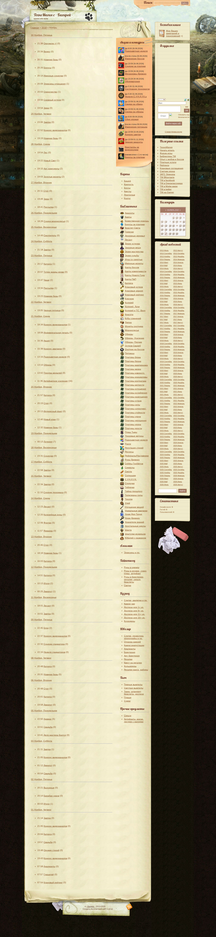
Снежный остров (52, 100)
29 (173, 234)
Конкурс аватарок (53, 348)
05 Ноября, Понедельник (44, 710)
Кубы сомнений (133, 318)
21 (170, 230)
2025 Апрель (178, 461)
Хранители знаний (134, 522)
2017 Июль (164, 322)
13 (166, 226)
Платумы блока (133, 357)
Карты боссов (132, 267)
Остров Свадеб (133, 345)
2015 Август (178, 286)
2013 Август (178, 250)
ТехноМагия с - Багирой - (53, 14)
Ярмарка (48, 530)
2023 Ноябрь (165, 437)
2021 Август (178, 394)
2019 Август (178, 358)
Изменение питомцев (136, 127)
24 (180, 230)
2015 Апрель (178, 280)
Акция (47, 340)
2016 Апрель (178, 298)
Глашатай (49, 874)
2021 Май (163, 391)
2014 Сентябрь (166, 271)
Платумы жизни (133, 369)
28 (170, 234)
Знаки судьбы (132, 255)
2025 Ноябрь (165, 473)
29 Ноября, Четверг (41, 114)
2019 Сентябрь (166, 361)
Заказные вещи (133, 247)
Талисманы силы (134, 495)
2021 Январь (165, 385)
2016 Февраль (179, 295)
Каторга (48, 264)
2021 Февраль (179, 385)
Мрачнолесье (132, 330)
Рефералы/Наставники (137, 455)
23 (177, 230)
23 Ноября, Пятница (41, 255)
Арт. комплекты (51, 168)
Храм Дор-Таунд (133, 514)
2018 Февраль (179, 331)
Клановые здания (134, 290)
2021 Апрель (178, 388)
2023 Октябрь (178, 434)
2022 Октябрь (178, 416)
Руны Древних (132, 459)
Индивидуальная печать (56, 332)
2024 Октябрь (178, 452)
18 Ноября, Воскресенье (44, 447)
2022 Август (178, 413)
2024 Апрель (178, 443)
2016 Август (178, 304)
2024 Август (178, 449)
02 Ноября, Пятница (41, 779)
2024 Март (164, 443)
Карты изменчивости (135, 271)
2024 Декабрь (178, 455)
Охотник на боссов (134, 349)
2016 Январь (165, 295)
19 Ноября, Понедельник (44, 433)
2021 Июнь (177, 391)
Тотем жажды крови (54, 272)
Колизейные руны (53, 514)
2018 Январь (165, 331)
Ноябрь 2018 (173, 210)
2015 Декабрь (178, 292)
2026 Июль (164, 485)
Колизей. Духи (132, 306)
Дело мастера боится (55, 735)
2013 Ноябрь (165, 256)
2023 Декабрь (178, 437)
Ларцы (128, 322)
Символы (130, 467)
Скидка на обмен (134, 104)
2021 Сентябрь (166, 398)
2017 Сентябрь (166, 325)
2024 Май (163, 446)
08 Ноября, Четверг (41, 658)
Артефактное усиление (55, 381)
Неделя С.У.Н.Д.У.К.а (136, 96)
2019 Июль (164, 358)
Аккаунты (129, 213)
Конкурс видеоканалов (55, 130)
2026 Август (178, 485)
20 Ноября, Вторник (41, 387)
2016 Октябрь (178, 307)
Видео (47, 51)
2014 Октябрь (178, 271)
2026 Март (164, 479)
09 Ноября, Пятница (41, 619)
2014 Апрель (178, 262)
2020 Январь (165, 367)
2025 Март (164, 461)
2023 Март (164, 425)
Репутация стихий (134, 448)
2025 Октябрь (178, 470)
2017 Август (178, 322)
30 (177, 234)
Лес (45, 152)
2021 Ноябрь (165, 401)
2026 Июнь (177, 482)
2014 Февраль (179, 259)
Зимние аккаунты (134, 142)
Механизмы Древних (135, 74)
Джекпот (48, 591)
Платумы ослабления (136, 393)
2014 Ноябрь (165, 274)
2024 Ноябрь (165, 455)
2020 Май (163, 373)
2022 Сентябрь (166, 416)
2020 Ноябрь (165, 382)
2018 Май (163, 337)
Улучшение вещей (134, 507)
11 (184, 222)
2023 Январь (165, 422)
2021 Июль (164, 394)
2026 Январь (165, 476)
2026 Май (163, 482)
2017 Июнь (177, 319)
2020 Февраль (179, 367)
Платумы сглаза (133, 400)
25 (184, 230)
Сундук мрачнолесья (54, 221)
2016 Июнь (177, 301)
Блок (46, 628)
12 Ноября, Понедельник (44, 567)
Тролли (129, 499)
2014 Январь (165, 259)
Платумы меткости (134, 385)
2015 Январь (165, 277)
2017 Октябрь (178, 325)
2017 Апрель (178, 316)
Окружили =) (50, 43)
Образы (48, 365)
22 (173, 230)
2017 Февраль (179, 313)
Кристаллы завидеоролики (132, 148)
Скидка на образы (134, 111)
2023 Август (178, 431)
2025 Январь (165, 458)
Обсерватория (132, 81)
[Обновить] (185, 99)
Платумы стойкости (135, 412)
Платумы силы (132, 404)
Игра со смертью (133, 259)
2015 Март (164, 280)
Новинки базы (51, 59)
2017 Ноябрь (165, 328)
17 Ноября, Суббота (41, 461)
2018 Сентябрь (166, 343)
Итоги (46, 583)
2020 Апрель (178, 370)
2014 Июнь (177, 265)
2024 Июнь (177, 446)
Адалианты (49, 866)
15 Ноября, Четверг (41, 476)
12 (162, 226)
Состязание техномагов (137, 89)
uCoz (110, 909)
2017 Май (163, 319)
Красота (129, 314)
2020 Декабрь (178, 382)
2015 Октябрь (178, 289)
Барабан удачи (51, 795)
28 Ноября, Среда (40, 144)
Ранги (128, 444)
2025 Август (178, 467)
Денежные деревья (135, 235)
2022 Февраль (179, 404)
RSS (129, 907)
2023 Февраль (179, 422)
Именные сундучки (53, 75)
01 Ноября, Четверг (41, 809)
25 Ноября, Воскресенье (44, 227)
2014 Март (164, 262)
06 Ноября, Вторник (41, 680)
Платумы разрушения (136, 396)
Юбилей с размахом (135, 538)
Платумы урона (133, 424)
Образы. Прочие (133, 342)
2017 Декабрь (178, 328)
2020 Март (164, 370)
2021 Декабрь (178, 401)
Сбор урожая (132, 119)
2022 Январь (165, 404)
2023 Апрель (178, 425)
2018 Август (178, 340)
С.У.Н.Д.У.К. (131, 479)
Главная (35, 27)
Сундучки (48, 456)
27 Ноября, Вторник (41, 182)
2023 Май (163, 428)
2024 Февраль (179, 440)
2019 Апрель (178, 352)
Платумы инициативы (136, 377)
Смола (128, 471)
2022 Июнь (177, 410)
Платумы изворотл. (135, 373)
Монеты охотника (134, 326)
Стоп (46, 191)
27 (166, 234)
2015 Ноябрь (165, 292)
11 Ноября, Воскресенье (43, 597)
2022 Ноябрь (165, 419)
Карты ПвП (130, 279)
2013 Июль (164, 250)
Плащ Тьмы (131, 432)
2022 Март (164, 407)
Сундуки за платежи (135, 66)
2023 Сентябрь (166, 434)
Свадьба (48, 727)
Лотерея (48, 441)
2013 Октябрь (178, 253)
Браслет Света (132, 228)
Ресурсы (129, 451)
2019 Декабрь (178, 364)
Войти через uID (173, 123)
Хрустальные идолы (135, 526)
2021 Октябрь (178, 398)
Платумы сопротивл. (135, 408)
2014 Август (178, 268)
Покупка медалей (53, 373)
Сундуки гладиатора (54, 644)
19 (162, 230)
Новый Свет (50, 160)
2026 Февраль (179, 476)
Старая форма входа (173, 132)
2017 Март (164, 316)
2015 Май (163, 283)
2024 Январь (165, 440)
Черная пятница (52, 310)
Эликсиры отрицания (55, 83)
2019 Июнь (177, 355)
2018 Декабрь (178, 346)
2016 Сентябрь (166, 307)
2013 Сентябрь (166, 253)
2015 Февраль (179, 277)
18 (184, 226)
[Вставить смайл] (188, 99)
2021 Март (164, 388)
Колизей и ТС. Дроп (135, 310)
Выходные (49, 787)
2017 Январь (165, 313)
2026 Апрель (178, 479)
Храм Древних (132, 518)
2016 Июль (164, 304)
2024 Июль (164, 449)
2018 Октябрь (178, 343)
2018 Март (164, 334)
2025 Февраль (179, 458)
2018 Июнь (177, 337)
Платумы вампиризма (136, 365)
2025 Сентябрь (166, 470)
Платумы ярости (133, 428)
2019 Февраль (179, 349)
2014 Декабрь (178, 274)
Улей (127, 503)
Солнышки (130, 475)
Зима (46, 108)
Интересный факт (53, 411)
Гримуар (129, 232)
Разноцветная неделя (55, 357)
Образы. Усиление (134, 338)
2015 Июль (164, 286)
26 (162, 234)
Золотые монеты (52, 176)
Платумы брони (133, 361)
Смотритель (50, 235)
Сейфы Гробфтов (134, 463)
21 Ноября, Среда (40, 316)
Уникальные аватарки (136, 510)
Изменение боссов (134, 58)
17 (180, 226)
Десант (47, 506)
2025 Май (163, 464)
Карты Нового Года (135, 275)
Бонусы (47, 67)
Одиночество (50, 92)
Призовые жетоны (134, 436)
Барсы (128, 217)
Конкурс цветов (133, 134)
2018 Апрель (178, 334)
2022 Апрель (178, 407)
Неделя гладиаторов (54, 652)
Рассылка (49, 207)
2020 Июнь (177, 373)
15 (173, 226)
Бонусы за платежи (135, 157)
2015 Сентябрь (166, 289)
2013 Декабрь (178, 256)
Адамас (48, 719)
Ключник (129, 298)
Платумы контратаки (135, 381)
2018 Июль (164, 340)
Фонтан (47, 522)
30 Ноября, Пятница (41, 35)
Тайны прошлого (133, 491)
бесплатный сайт (98, 909)
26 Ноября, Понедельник (44, 213)
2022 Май (163, 410)
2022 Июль (164, 413)
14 (170, 226)
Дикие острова (132, 243)
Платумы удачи (133, 416)
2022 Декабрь (178, 419)
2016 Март (164, 298)
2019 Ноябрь (165, 364)
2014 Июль (164, 268)
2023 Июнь (177, 428)
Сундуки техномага (53, 492)
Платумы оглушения (135, 389)
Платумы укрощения (135, 420)
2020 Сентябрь (166, 379)
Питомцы (129, 353)
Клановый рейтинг (53, 882)
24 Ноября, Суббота (41, 241)
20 (166, 230)
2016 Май (163, 301)
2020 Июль (164, 376)
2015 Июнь (177, 283)
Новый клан (50, 419)
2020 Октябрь (178, 379)
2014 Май (163, 265)
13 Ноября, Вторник (41, 536)
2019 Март (164, 352)
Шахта (128, 530)
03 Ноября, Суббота (41, 741)
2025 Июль (164, 467)
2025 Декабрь (178, 473)
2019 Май (163, 355)
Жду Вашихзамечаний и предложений (173, 33)
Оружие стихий (51, 850)
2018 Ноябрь (165, 346)
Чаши (46, 280)
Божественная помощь (137, 221)
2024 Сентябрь (166, 452)
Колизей (129, 302)
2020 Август (178, 376)
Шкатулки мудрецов (135, 534)
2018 (44, 27)
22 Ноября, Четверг (41, 302)
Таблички (129, 487)
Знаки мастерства (134, 251)
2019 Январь (165, 349)
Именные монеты (134, 263)
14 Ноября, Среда (40, 498)
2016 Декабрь (178, 310)
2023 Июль (164, 431)
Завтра (47, 122)
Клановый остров (134, 287)
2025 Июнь (177, 464)
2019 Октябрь (178, 361)
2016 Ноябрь (165, 310)
